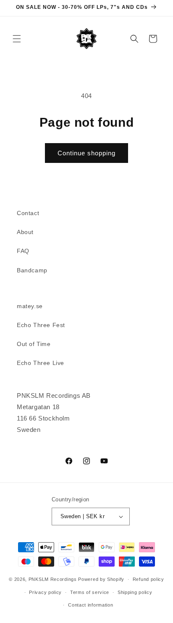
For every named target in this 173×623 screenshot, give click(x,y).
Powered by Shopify (101, 579)
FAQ (23, 251)
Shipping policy (135, 592)
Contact (28, 213)
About (25, 232)
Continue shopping (86, 153)
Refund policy (148, 579)
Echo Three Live (40, 362)
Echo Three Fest (41, 325)
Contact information (90, 604)
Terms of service (89, 592)
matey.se (30, 306)
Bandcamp (32, 270)
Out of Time (34, 344)
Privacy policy (45, 592)
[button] (17, 38)
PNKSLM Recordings (53, 579)
